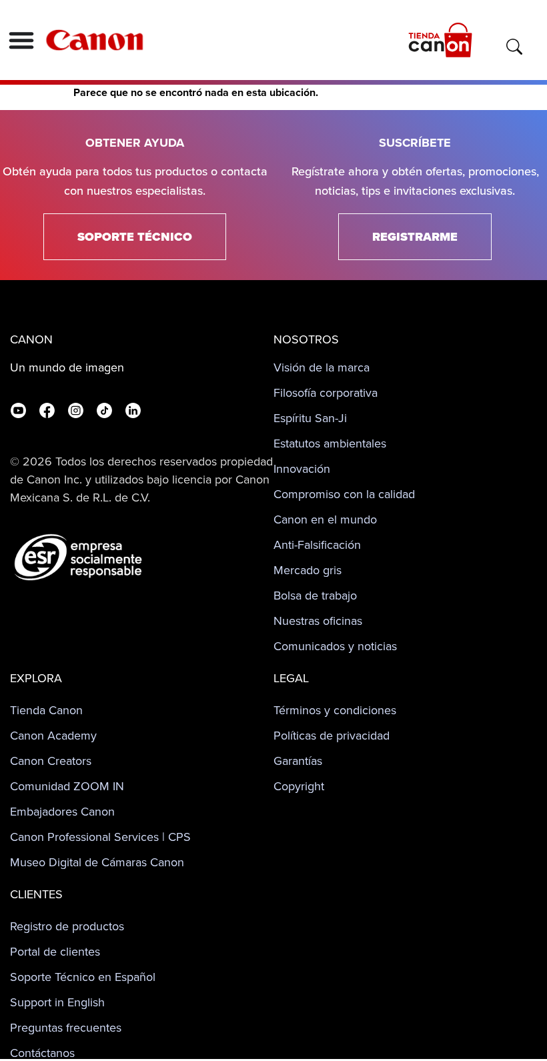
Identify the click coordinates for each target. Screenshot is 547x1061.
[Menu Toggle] (21, 40)
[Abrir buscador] (514, 46)
